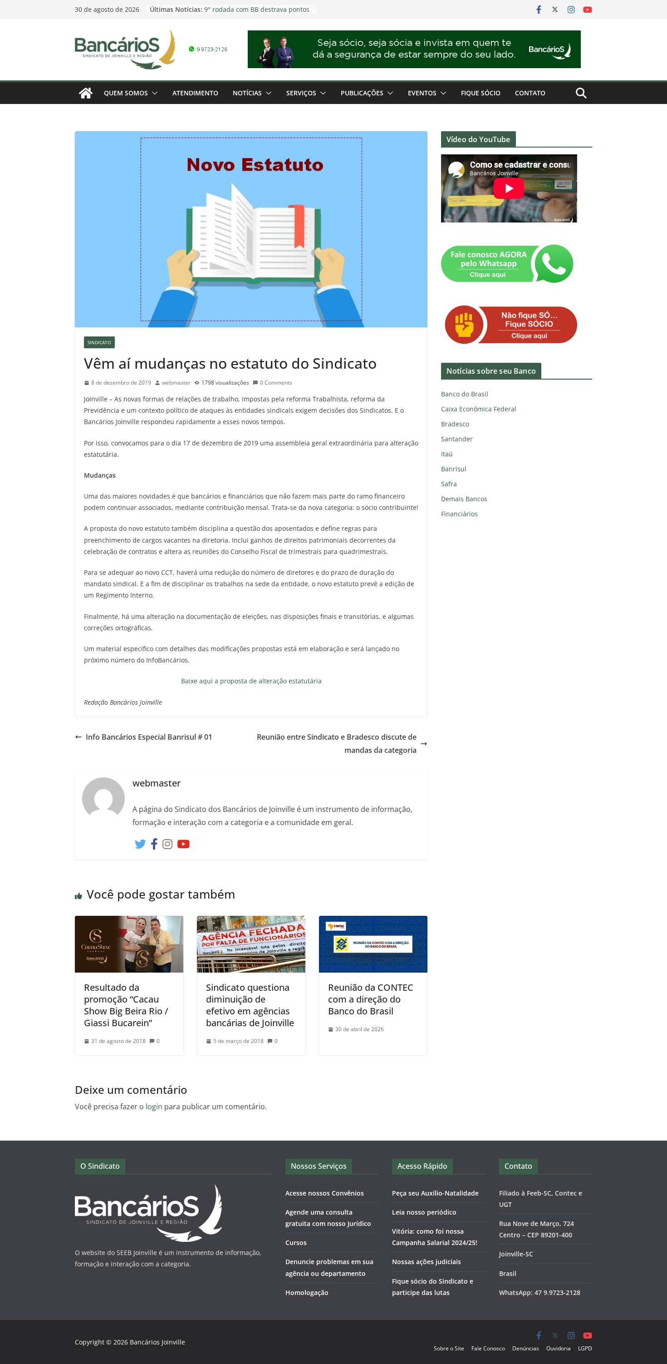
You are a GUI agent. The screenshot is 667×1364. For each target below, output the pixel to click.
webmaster (176, 382)
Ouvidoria (558, 1348)
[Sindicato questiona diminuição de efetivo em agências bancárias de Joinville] (251, 922)
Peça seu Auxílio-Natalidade (435, 1193)
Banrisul (453, 469)
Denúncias (525, 1348)
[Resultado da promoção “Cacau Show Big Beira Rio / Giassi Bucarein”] (129, 922)
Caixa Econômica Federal (478, 409)
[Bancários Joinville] (86, 93)
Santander (457, 439)
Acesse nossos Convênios (324, 1193)
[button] (153, 93)
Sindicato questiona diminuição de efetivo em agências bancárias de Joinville (250, 1005)
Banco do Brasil (464, 394)
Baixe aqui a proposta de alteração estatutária (251, 681)
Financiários (459, 513)
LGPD (585, 1348)
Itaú (447, 454)
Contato (530, 93)
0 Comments (276, 382)
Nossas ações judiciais (426, 1261)
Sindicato (99, 342)
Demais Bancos (464, 498)
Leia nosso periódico (424, 1212)
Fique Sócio (480, 93)
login (154, 1107)
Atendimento (195, 93)
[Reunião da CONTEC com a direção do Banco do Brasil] (373, 922)
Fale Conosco (488, 1348)
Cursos (296, 1242)
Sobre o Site (449, 1348)
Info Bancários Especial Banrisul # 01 (149, 737)
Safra (449, 483)
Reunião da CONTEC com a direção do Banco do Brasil (370, 999)
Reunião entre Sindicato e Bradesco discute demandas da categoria (337, 743)
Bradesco (455, 424)
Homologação (307, 1292)
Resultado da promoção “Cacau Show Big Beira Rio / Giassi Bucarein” (126, 1005)
